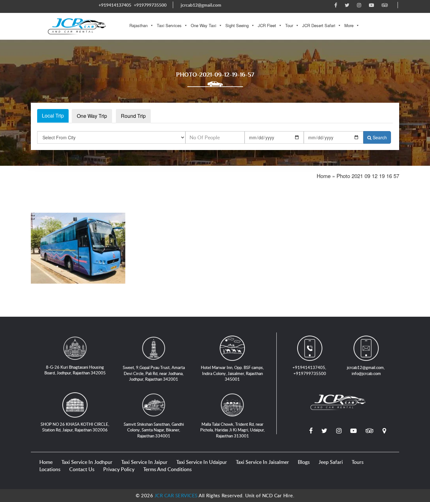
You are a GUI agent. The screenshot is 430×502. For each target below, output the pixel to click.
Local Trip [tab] (53, 115)
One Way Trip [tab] (92, 115)
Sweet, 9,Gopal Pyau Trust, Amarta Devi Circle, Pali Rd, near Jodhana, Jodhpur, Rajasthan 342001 (154, 373)
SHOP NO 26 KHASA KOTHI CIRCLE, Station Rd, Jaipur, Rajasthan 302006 (75, 427)
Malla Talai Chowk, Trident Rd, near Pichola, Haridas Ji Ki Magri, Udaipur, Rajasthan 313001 (232, 430)
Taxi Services (169, 25)
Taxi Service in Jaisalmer (262, 462)
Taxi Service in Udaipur (201, 462)
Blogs (304, 462)
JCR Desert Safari (318, 25)
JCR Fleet (267, 25)
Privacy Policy (118, 469)
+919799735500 (150, 5)
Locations (49, 469)
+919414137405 (115, 5)
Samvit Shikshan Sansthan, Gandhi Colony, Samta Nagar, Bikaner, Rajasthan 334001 (154, 430)
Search (379, 137)
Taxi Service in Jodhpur (86, 462)
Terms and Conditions (167, 469)
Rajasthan (138, 25)
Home (46, 462)
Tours (358, 462)
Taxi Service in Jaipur (144, 462)
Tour (289, 25)
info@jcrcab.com (366, 373)
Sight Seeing (237, 25)
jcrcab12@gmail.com (201, 5)
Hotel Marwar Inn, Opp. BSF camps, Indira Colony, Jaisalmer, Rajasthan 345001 (232, 373)
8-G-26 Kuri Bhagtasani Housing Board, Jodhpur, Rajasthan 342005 (75, 370)
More (349, 25)
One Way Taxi (203, 25)
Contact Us (81, 469)
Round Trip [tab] (133, 115)
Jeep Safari (331, 462)
